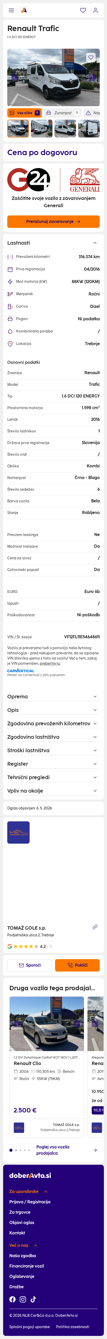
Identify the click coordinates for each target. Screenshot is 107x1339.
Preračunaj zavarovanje (49, 221)
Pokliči (81, 965)
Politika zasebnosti (72, 1327)
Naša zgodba (22, 1255)
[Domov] (24, 10)
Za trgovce (19, 1212)
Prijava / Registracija (29, 1201)
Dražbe (16, 1286)
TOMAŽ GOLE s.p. (26, 928)
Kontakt (17, 1233)
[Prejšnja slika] (14, 77)
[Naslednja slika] (92, 77)
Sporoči (33, 965)
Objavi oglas (21, 1222)
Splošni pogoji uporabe (29, 1327)
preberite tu (50, 663)
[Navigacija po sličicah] (53, 128)
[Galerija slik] (47, 1024)
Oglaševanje (21, 1276)
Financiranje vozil (26, 1266)
